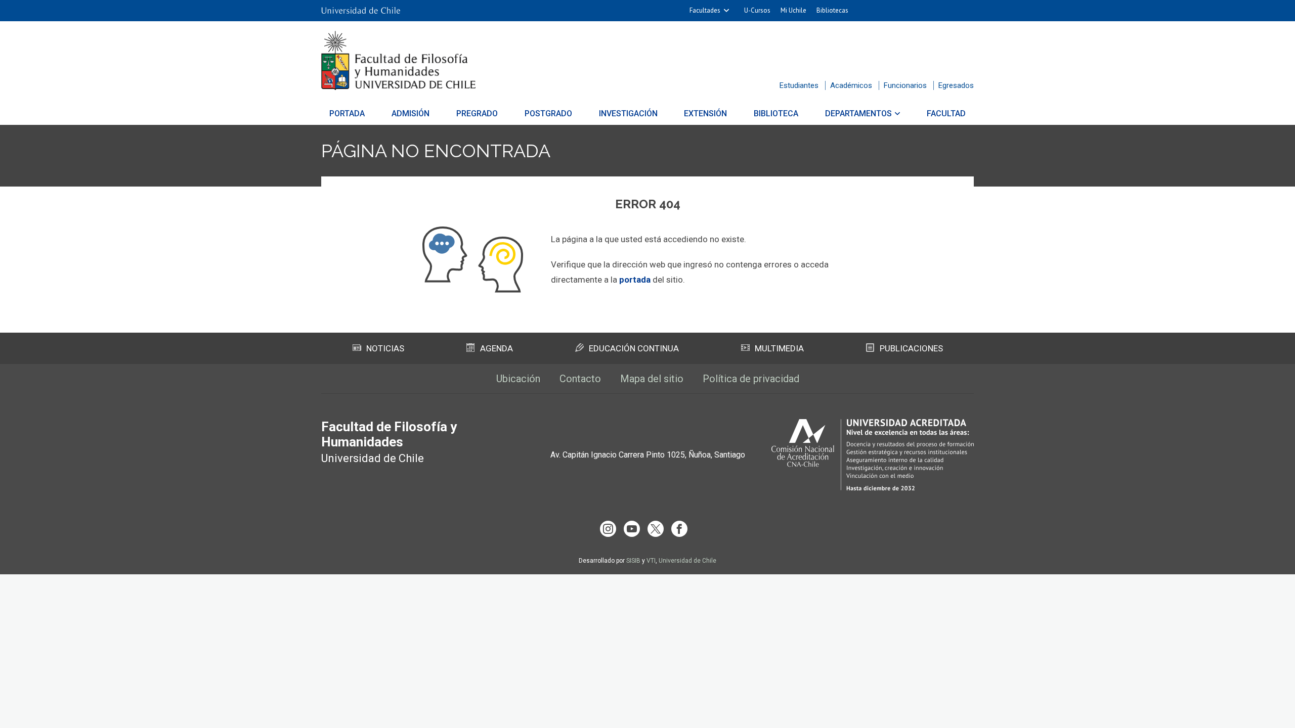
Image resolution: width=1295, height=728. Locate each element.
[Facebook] (679, 529)
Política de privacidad (751, 379)
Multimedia (779, 348)
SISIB (633, 560)
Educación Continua (634, 348)
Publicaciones (911, 348)
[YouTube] (632, 529)
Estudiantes (799, 85)
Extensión (705, 113)
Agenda (496, 348)
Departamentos (858, 113)
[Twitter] (656, 529)
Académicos (851, 85)
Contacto (580, 379)
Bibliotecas (832, 10)
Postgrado (548, 113)
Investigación (628, 113)
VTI (651, 560)
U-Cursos (757, 10)
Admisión (410, 113)
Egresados (956, 85)
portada (635, 280)
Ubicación (518, 379)
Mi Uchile (793, 10)
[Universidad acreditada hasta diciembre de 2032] (872, 454)
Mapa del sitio (651, 379)
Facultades (704, 10)
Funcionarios (905, 85)
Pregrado (477, 113)
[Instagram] (608, 529)
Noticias (385, 348)
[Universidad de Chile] (360, 10)
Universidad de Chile (687, 560)
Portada (347, 113)
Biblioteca (776, 113)
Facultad (946, 113)
